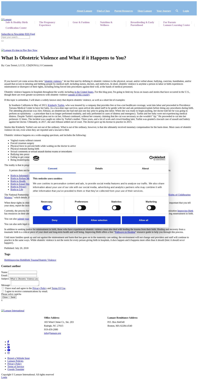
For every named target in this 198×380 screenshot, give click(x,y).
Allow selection (99, 220)
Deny (54, 220)
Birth (6, 260)
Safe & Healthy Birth (17, 22)
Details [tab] (99, 168)
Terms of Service (15, 366)
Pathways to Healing (125, 232)
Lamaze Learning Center (176, 25)
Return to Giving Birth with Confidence (22, 39)
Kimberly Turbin (56, 105)
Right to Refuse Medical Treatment (28, 178)
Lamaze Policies (15, 361)
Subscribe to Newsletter (12, 34)
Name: (4, 272)
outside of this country (79, 94)
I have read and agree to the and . (35, 288)
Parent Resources (123, 11)
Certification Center (16, 28)
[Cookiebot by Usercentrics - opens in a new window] (151, 158)
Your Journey (164, 11)
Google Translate (15, 369)
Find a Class (103, 11)
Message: (5, 285)
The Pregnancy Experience (47, 23)
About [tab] (145, 168)
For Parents (169, 22)
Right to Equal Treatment (23, 184)
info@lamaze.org (52, 333)
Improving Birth (185, 210)
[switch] (81, 207)
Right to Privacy (18, 186)
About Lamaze (84, 11)
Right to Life (17, 189)
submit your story (25, 218)
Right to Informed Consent (24, 175)
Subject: (5, 278)
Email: (4, 275)
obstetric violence (53, 81)
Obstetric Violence (47, 260)
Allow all (143, 220)
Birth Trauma (31, 260)
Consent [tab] (52, 168)
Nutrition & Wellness (106, 23)
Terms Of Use (58, 288)
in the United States (83, 92)
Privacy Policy (39, 288)
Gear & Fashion (81, 22)
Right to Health (18, 181)
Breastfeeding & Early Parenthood (142, 23)
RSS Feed (30, 34)
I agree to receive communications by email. (26, 291)
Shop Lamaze (145, 11)
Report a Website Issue (18, 358)
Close (5, 297)
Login (186, 11)
